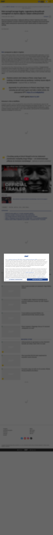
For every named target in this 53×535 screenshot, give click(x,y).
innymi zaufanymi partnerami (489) (30, 259)
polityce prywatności (30, 272)
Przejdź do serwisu (37, 279)
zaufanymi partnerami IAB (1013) (15, 259)
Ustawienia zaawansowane (15, 279)
